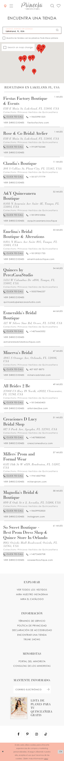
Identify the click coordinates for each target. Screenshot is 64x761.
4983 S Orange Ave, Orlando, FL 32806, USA (30, 359)
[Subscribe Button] (48, 690)
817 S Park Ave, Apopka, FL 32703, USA (30, 429)
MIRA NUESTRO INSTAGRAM (32, 594)
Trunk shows (32, 639)
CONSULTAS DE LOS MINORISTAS (32, 666)
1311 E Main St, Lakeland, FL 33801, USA (31, 108)
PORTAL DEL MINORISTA (32, 661)
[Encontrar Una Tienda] (5, 6)
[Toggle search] (52, 6)
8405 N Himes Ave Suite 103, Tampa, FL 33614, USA (30, 243)
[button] (11, 6)
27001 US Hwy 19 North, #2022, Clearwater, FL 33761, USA (33, 392)
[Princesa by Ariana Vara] (32, 6)
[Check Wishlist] (58, 6)
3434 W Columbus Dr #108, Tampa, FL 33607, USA (29, 281)
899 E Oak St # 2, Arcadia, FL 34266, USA (32, 502)
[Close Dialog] (3, 751)
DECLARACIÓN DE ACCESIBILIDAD (32, 630)
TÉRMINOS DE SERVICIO (32, 621)
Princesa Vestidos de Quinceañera (38, 112)
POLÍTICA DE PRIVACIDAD (32, 625)
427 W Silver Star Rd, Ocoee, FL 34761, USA (33, 323)
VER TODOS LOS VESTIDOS (32, 589)
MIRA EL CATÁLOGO (32, 599)
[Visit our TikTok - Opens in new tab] (45, 734)
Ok (60, 752)
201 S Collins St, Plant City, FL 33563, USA (32, 168)
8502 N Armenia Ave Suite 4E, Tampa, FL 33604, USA (31, 205)
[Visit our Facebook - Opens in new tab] (18, 734)
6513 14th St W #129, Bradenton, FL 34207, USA (31, 465)
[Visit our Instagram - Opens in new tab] (36, 734)
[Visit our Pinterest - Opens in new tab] (27, 734)
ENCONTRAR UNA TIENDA (32, 635)
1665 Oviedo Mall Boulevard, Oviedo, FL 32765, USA (30, 544)
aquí (46, 758)
